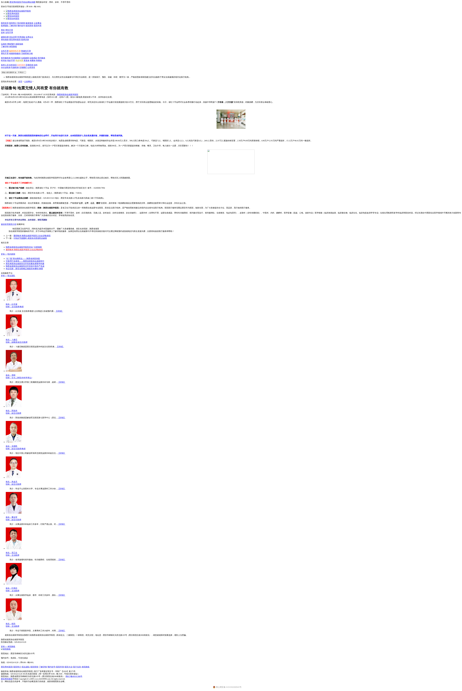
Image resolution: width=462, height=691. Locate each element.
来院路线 (13, 46)
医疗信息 (77, 667)
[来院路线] (6, 649)
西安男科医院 (15, 2)
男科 (3, 30)
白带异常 (31, 67)
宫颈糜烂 (23, 67)
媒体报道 (29, 23)
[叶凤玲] (14, 584)
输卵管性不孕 (15, 51)
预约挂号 (21, 26)
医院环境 (37, 26)
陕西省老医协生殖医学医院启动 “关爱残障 (24, 247)
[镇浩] (14, 619)
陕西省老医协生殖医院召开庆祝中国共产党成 (25, 266)
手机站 (24, 2)
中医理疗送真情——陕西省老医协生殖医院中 (25, 261)
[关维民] (14, 442)
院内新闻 (21, 23)
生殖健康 (25, 58)
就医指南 (19, 44)
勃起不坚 (11, 60)
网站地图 (31, 2)
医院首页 (5, 23)
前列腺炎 (41, 58)
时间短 (4, 60)
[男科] (12, 14)
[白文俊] (14, 300)
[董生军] (14, 513)
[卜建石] (14, 335)
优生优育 (13, 37)
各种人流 (5, 65)
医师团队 (5, 26)
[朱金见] (14, 477)
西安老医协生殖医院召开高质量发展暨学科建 (25, 264)
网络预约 (11, 44)
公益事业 (37, 23)
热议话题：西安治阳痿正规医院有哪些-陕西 (24, 269)
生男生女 (29, 37)
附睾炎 (39, 60)
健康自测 (5, 37)
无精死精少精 (27, 53)
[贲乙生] (14, 548)
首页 (20, 82)
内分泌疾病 (6, 67)
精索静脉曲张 (15, 53)
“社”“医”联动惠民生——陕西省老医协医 (23, 259)
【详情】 (59, 311)
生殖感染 (33, 58)
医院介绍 (12, 224)
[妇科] (12, 16)
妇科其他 (21, 65)
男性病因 (5, 40)
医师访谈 (25, 40)
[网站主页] (18, 11)
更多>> (4, 254)
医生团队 (11, 276)
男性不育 (9, 30)
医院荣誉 (29, 26)
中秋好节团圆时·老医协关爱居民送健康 (30, 238)
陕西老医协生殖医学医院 (67, 95)
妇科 (3, 33)
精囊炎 (33, 60)
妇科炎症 (13, 65)
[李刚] (14, 371)
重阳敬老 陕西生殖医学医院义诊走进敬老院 (32, 236)
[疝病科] (12, 19)
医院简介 (13, 23)
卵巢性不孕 (26, 51)
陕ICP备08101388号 (74, 676)
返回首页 (5, 224)
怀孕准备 (21, 37)
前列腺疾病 (6, 58)
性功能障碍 (16, 58)
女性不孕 (9, 33)
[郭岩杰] (14, 406)
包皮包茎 (19, 60)
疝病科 (4, 44)
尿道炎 (26, 60)
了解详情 (13, 26)
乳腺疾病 (15, 67)
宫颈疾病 (29, 65)
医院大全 (68, 667)
